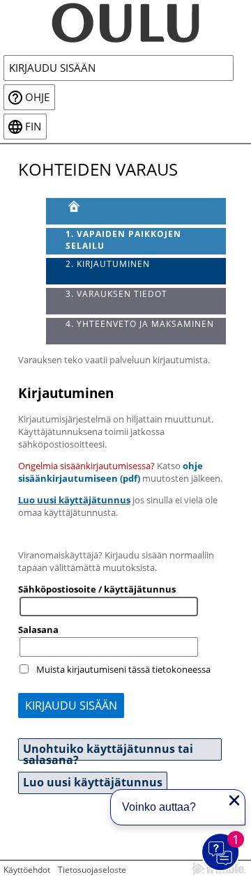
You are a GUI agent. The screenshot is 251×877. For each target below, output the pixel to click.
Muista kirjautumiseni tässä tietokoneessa (123, 669)
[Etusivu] (136, 211)
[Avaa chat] (221, 852)
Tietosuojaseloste (92, 869)
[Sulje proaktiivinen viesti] (234, 800)
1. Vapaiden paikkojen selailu (123, 240)
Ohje (37, 97)
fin (33, 126)
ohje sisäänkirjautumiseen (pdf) (110, 472)
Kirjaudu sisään (52, 68)
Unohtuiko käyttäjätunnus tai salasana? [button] (108, 751)
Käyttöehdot (26, 869)
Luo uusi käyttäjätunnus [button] (92, 782)
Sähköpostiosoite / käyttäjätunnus (97, 589)
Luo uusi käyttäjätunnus (74, 500)
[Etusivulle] (125, 21)
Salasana (38, 629)
